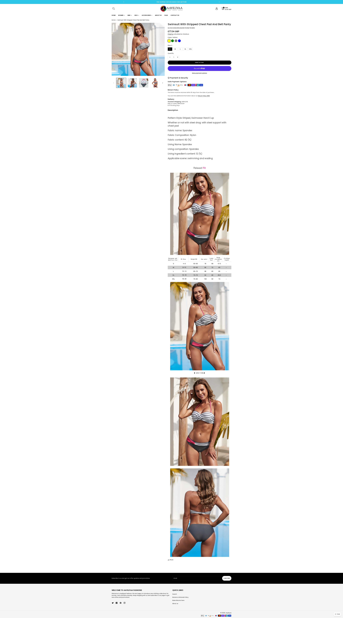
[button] (114, 9)
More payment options (199, 73)
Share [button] (171, 560)
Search (174, 594)
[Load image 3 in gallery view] (143, 83)
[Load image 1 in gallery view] (121, 83)
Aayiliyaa (228, 613)
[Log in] (217, 9)
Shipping (170, 34)
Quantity (171, 53)
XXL (190, 49)
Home (113, 20)
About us (175, 603)
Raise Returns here (178, 600)
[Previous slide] (124, 2)
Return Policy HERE (204, 96)
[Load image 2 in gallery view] (132, 83)
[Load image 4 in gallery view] (155, 83)
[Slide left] (114, 83)
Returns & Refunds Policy (180, 597)
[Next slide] (219, 2)
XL (185, 49)
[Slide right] (163, 83)
